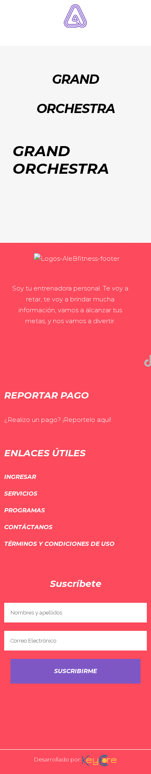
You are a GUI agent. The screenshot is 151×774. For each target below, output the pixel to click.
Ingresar (20, 477)
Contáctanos (28, 527)
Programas (24, 510)
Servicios (20, 493)
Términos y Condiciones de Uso (59, 544)
